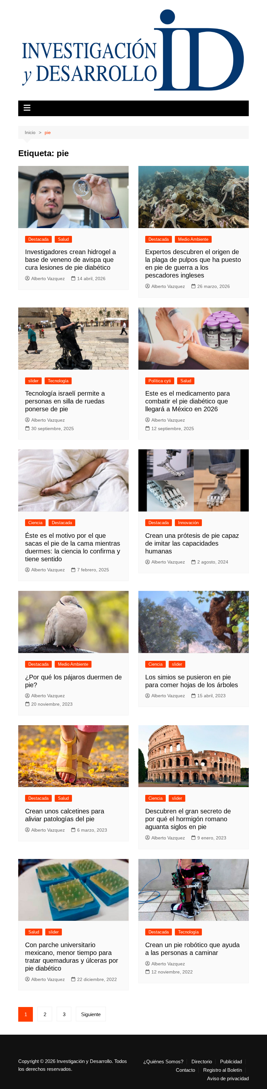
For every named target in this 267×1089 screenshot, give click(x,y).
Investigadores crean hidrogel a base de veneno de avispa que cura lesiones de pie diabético (70, 259)
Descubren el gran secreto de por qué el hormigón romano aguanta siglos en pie (188, 819)
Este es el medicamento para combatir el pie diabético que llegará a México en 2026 (187, 401)
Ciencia (35, 522)
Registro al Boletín (222, 1070)
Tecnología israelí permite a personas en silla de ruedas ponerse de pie (65, 401)
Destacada (38, 239)
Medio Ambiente (193, 239)
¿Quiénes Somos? (163, 1061)
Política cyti (159, 380)
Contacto (185, 1070)
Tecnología (58, 380)
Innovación (188, 522)
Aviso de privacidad (228, 1078)
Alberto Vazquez (48, 278)
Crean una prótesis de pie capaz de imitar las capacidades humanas (192, 543)
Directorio (201, 1061)
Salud (63, 239)
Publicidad (231, 1061)
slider (33, 380)
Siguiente (91, 1014)
